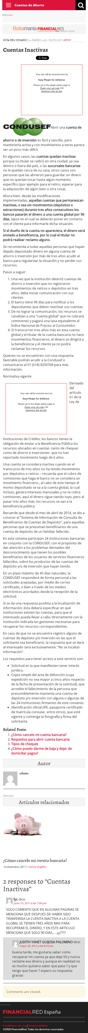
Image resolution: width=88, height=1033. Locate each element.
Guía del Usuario (15, 40)
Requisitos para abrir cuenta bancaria (40, 739)
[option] (44, 840)
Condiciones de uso (14, 1025)
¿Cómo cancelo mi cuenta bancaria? (39, 734)
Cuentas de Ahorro (29, 5)
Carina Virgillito (37, 867)
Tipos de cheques (24, 744)
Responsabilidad (37, 1025)
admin (67, 40)
